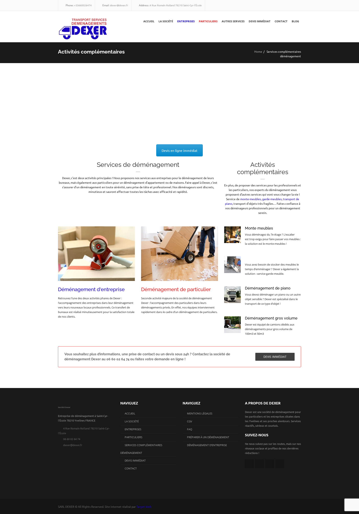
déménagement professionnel (187, 115)
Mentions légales (199, 413)
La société (166, 21)
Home (258, 51)
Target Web (143, 506)
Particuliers (208, 21)
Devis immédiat (259, 21)
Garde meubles (258, 258)
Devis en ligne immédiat (179, 150)
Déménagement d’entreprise (207, 445)
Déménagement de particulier (176, 289)
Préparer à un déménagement (208, 437)
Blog (295, 21)
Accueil (148, 21)
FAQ (189, 429)
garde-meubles (272, 199)
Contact (281, 21)
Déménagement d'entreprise (91, 289)
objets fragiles (149, 106)
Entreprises (186, 21)
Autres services (233, 21)
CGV (189, 421)
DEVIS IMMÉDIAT (274, 357)
